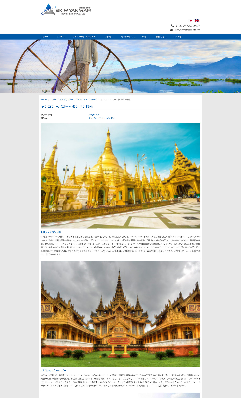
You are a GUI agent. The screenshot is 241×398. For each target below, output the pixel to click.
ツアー (57, 37)
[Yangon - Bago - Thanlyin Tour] (197, 20)
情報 (142, 37)
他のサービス (125, 37)
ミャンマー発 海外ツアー (82, 37)
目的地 (106, 37)
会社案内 (158, 37)
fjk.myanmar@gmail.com (187, 29)
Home (44, 99)
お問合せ (177, 36)
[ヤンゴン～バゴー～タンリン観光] (191, 20)
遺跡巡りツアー (66, 99)
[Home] (67, 9)
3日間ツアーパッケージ (87, 99)
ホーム (46, 36)
